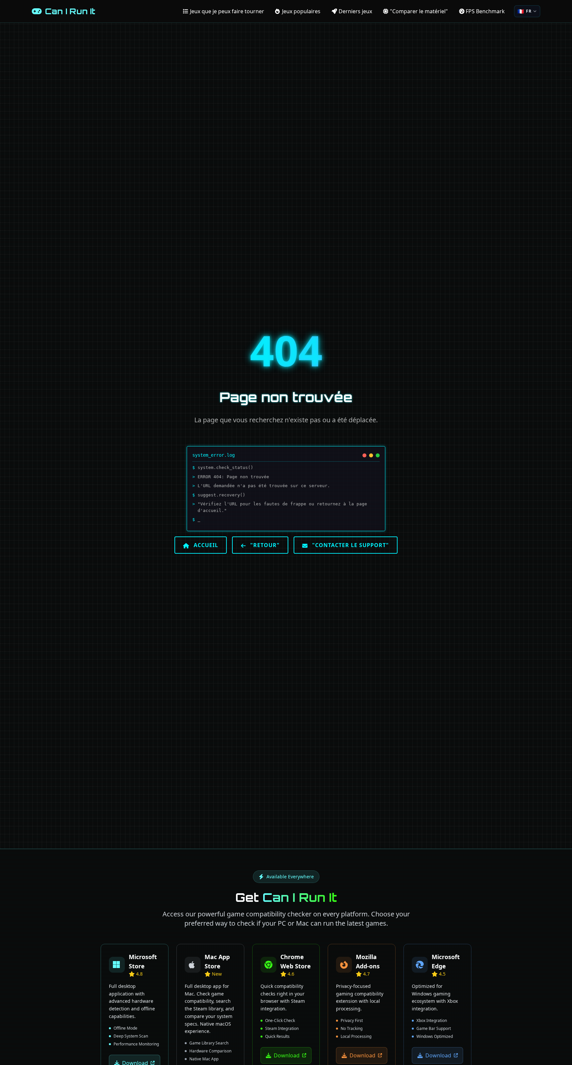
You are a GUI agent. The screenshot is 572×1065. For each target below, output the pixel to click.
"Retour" (264, 545)
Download (287, 1055)
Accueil (205, 545)
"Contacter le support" (349, 545)
